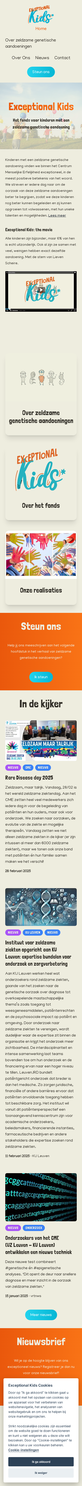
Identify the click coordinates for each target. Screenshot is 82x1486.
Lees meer (57, 216)
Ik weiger (41, 1473)
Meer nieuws (41, 1315)
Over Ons (21, 58)
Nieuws (42, 58)
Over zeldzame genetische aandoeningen (30, 43)
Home (41, 29)
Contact (62, 58)
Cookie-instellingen (23, 1450)
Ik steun (41, 677)
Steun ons (41, 72)
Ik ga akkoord (41, 1461)
